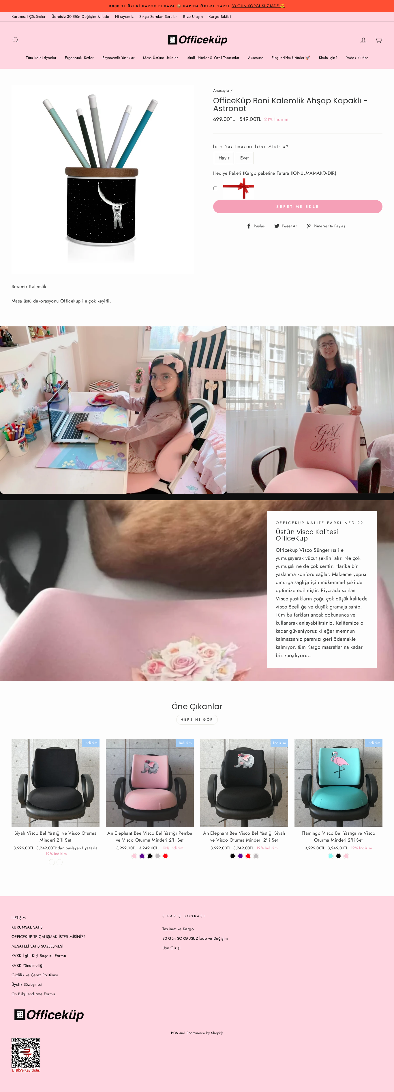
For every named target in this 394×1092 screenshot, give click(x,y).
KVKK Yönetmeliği (28, 965)
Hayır (224, 158)
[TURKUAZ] (330, 856)
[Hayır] (52, 862)
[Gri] (256, 856)
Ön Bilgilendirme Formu (33, 994)
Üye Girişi (171, 948)
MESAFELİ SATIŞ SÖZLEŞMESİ (37, 946)
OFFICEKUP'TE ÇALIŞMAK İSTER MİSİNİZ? (49, 936)
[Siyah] (232, 856)
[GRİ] (157, 856)
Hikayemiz (124, 16)
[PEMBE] (346, 856)
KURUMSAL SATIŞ (27, 927)
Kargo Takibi (220, 16)
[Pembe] (134, 856)
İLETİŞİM (19, 917)
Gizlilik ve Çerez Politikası (35, 975)
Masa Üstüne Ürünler (160, 57)
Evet (244, 158)
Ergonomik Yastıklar (118, 57)
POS (174, 1033)
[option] (197, 6)
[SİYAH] (150, 856)
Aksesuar (255, 57)
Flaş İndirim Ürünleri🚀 (291, 57)
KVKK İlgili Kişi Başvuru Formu (39, 955)
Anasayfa (221, 90)
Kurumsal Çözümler (29, 16)
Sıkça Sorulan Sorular (158, 16)
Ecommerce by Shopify (205, 1033)
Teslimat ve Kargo (178, 929)
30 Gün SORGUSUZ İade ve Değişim (195, 938)
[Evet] (59, 862)
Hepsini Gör (197, 719)
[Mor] (142, 856)
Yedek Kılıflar (357, 57)
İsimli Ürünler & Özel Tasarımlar (213, 57)
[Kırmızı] (165, 856)
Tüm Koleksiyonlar (41, 57)
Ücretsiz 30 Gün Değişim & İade (80, 16)
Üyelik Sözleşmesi (27, 984)
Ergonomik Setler (79, 57)
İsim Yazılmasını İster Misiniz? (251, 146)
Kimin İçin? (328, 57)
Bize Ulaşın (193, 16)
